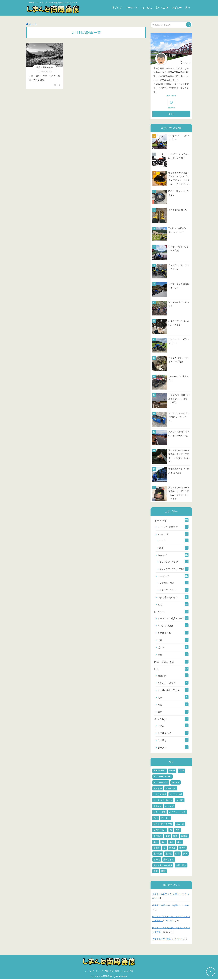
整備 (160, 604)
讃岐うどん (168, 859)
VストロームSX (160, 782)
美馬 (185, 853)
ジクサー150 (159, 812)
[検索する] (188, 24)
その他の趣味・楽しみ (169, 690)
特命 (187, 905)
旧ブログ (117, 7)
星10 (155, 842)
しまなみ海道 (159, 794)
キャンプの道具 (165, 625)
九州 (155, 818)
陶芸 (160, 705)
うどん (161, 726)
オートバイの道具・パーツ (171, 618)
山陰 (168, 836)
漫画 (160, 654)
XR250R (175, 782)
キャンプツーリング (168, 562)
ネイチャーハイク (177, 812)
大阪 (177, 830)
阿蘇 (163, 871)
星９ (179, 842)
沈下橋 (182, 847)
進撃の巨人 (181, 865)
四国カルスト (159, 830)
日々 (187, 7)
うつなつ (170, 920)
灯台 (177, 853)
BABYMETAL (159, 770)
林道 (161, 548)
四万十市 (180, 824)
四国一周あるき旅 (44, 67)
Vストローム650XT (162, 776)
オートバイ (132, 7)
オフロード (163, 534)
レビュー (177, 7)
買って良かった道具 (162, 865)
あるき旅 (157, 788)
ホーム (32, 24)
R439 (181, 770)
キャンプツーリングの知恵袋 (172, 569)
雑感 (160, 712)
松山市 (156, 847)
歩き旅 (172, 847)
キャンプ (162, 555)
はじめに (147, 7)
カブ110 (179, 800)
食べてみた (161, 7)
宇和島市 (157, 836)
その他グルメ (164, 733)
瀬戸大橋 (157, 853)
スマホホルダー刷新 (161, 939)
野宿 (155, 871)
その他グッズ (164, 633)
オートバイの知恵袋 (168, 527)
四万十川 (165, 818)
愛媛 (175, 836)
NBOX (172, 770)
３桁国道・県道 (166, 583)
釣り (160, 697)
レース (162, 541)
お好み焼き (171, 788)
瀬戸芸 (169, 853)
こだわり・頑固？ (166, 683)
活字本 (161, 647)
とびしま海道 (176, 794)
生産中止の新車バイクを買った (166, 894)
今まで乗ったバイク (168, 597)
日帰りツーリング (167, 590)
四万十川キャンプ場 (162, 824)
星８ (172, 842)
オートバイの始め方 (162, 800)
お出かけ (162, 675)
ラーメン (162, 747)
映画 (160, 640)
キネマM (157, 806)
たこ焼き (162, 740)
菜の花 (156, 859)
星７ (164, 842)
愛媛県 (184, 836)
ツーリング (163, 576)
